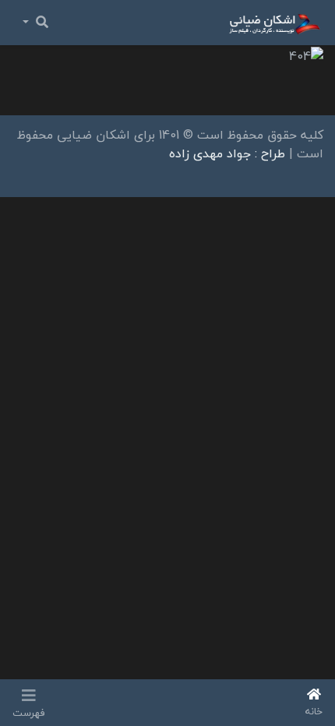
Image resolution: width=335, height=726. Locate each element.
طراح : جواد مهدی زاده (227, 153)
